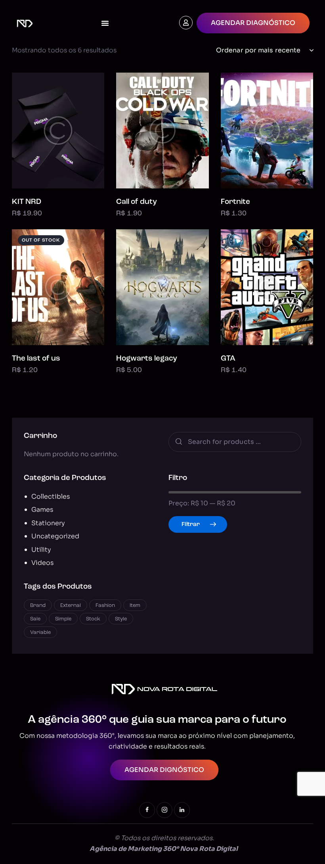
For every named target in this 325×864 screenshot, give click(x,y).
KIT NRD (26, 202)
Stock (93, 619)
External (70, 605)
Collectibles (50, 496)
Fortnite (235, 202)
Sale (35, 619)
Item (135, 605)
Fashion (105, 605)
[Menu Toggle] (105, 23)
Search (177, 442)
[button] (36, 130)
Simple (63, 619)
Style (121, 619)
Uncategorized (55, 536)
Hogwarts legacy (146, 359)
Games (42, 509)
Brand (38, 605)
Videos (42, 563)
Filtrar (191, 525)
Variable (40, 632)
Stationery (48, 523)
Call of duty (136, 202)
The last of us (36, 359)
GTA (228, 359)
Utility (41, 549)
